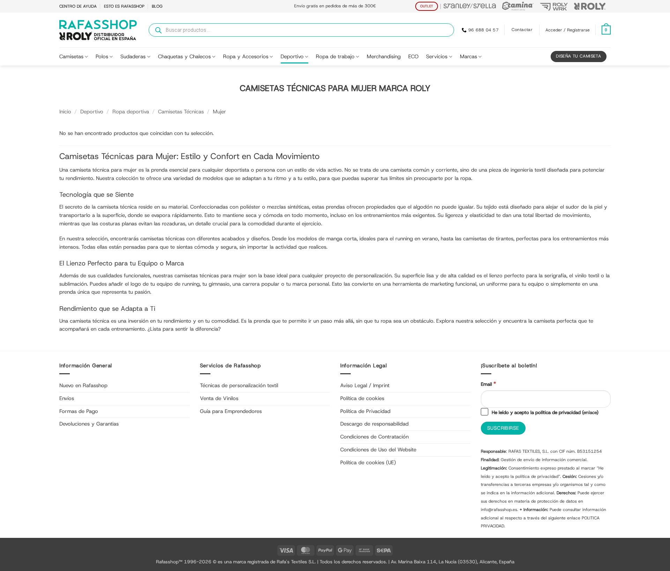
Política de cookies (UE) (368, 462)
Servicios (436, 56)
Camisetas (71, 56)
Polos (102, 56)
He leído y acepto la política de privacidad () (544, 412)
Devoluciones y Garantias (89, 423)
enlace (590, 412)
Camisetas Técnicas (181, 111)
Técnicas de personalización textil (239, 385)
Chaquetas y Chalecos (184, 56)
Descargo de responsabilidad (374, 423)
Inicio (65, 111)
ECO (413, 56)
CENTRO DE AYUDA (78, 6)
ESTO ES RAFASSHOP (124, 6)
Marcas (468, 56)
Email (488, 384)
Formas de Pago (78, 411)
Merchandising (384, 56)
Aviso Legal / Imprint (364, 385)
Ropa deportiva (130, 111)
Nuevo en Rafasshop (83, 385)
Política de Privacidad (365, 411)
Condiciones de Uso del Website (378, 449)
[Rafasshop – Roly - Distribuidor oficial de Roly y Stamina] (98, 30)
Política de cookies (362, 398)
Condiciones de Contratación (374, 436)
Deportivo (292, 56)
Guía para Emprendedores (231, 411)
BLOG (157, 6)
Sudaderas (133, 56)
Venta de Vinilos (219, 398)
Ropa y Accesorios (245, 56)
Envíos (66, 398)
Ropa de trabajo (335, 56)
